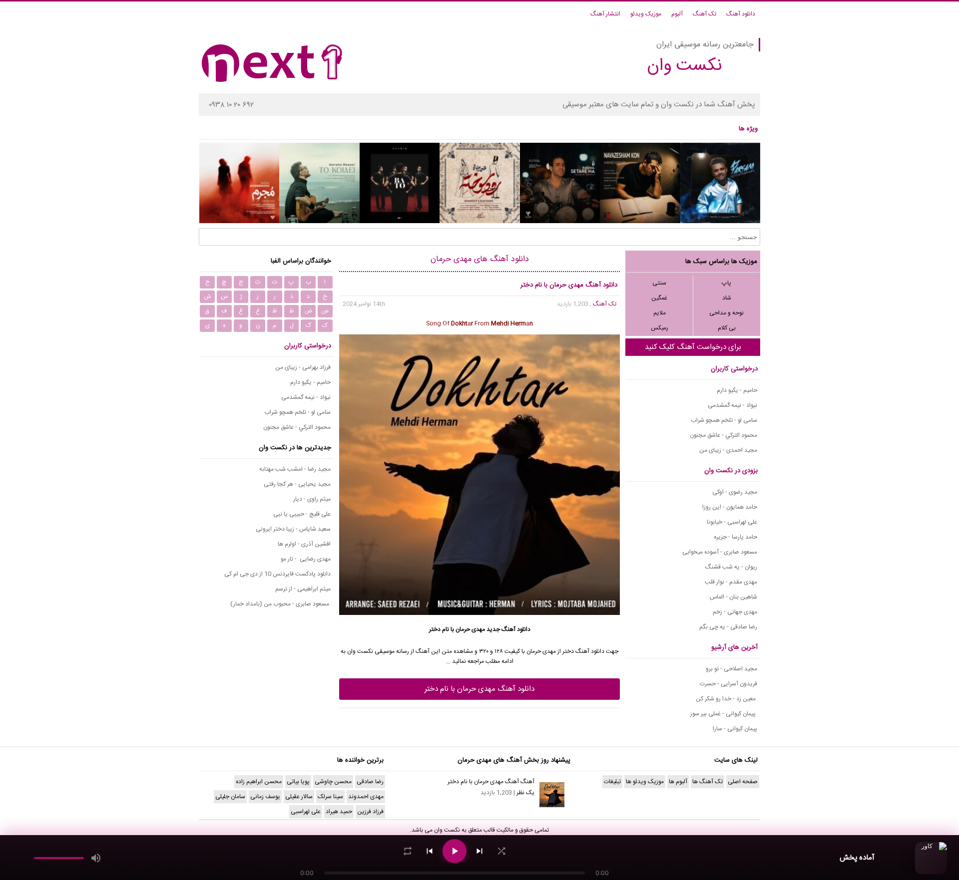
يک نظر (525, 793)
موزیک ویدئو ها (645, 782)
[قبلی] (430, 851)
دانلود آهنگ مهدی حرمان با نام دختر (479, 689)
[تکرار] (408, 851)
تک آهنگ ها (707, 782)
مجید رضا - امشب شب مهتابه (295, 469)
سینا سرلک (330, 797)
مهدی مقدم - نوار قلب (731, 582)
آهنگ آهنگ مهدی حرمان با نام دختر (491, 782)
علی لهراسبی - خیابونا (732, 522)
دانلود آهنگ (740, 14)
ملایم (659, 313)
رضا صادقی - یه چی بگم (728, 627)
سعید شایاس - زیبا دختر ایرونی (293, 529)
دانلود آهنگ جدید (508, 629)
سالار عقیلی (299, 797)
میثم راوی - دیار (312, 499)
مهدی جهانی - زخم (735, 612)
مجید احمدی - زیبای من (728, 450)
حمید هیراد (339, 812)
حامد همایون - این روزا (729, 507)
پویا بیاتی (298, 782)
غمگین (659, 298)
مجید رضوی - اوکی (734, 492)
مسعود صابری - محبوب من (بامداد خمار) (280, 604)
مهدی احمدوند (366, 797)
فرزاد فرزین (370, 812)
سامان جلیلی (230, 797)
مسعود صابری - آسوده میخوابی (719, 552)
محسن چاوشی (333, 782)
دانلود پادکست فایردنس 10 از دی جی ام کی (277, 574)
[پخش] (455, 851)
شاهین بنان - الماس (733, 597)
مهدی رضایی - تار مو (306, 559)
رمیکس (659, 328)
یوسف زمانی (265, 797)
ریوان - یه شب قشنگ (731, 567)
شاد (726, 298)
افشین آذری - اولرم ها (304, 544)
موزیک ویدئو (645, 14)
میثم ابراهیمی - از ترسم (303, 589)
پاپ (726, 283)
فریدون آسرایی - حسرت (728, 684)
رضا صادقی (370, 782)
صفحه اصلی (743, 782)
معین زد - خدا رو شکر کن (726, 699)
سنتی (659, 283)
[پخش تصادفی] (501, 851)
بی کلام (727, 328)
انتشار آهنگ (605, 14)
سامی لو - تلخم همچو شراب (724, 420)
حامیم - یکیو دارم (737, 390)
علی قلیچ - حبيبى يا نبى (302, 514)
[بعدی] (479, 851)
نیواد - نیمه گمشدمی (732, 405)
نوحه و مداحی (726, 313)
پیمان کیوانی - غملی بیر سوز (723, 714)
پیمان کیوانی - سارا (735, 729)
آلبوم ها (678, 782)
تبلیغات (612, 782)
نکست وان (447, 830)
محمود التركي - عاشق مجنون (723, 435)
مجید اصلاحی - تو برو (731, 669)
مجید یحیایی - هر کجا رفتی (297, 484)
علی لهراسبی (306, 812)
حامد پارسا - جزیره (735, 537)
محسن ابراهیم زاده (259, 782)
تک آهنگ (704, 14)
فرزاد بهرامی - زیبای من (303, 367)
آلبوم (677, 14)
